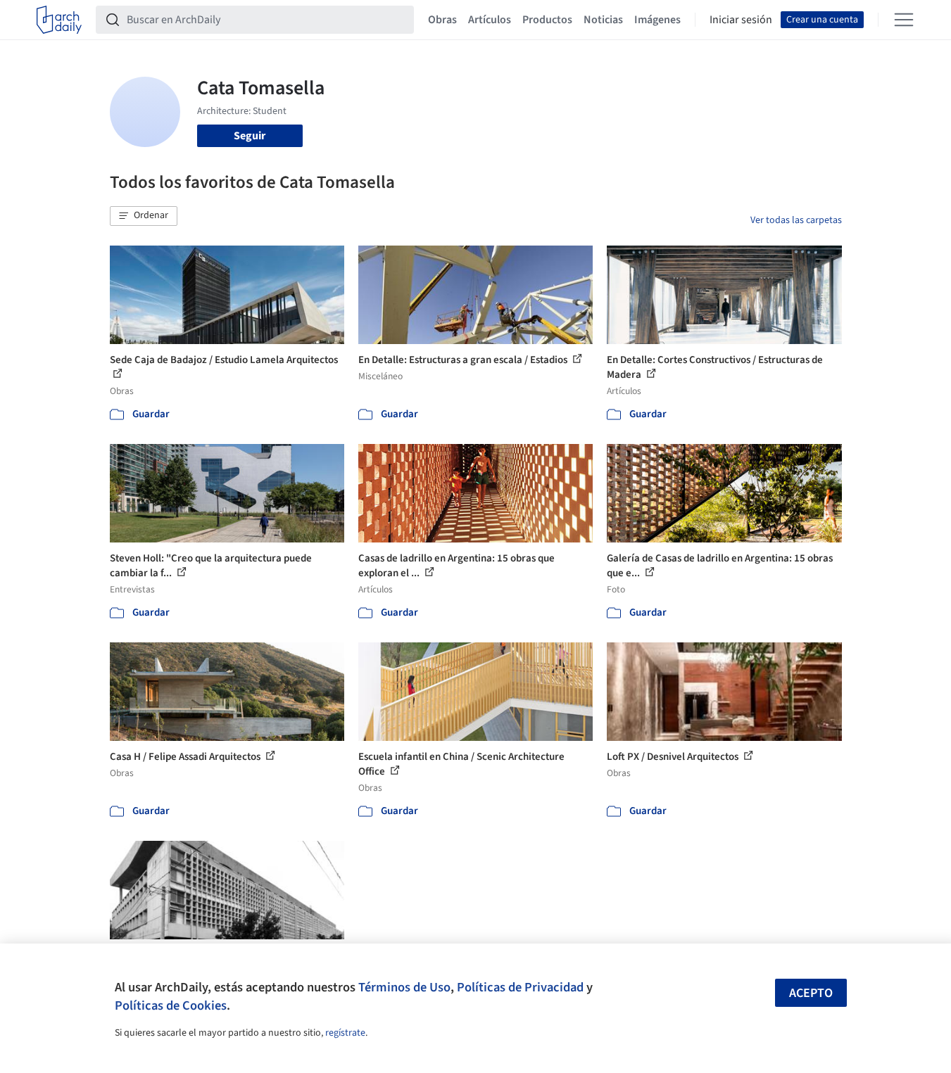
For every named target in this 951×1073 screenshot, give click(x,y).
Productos (547, 19)
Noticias (603, 19)
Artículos (489, 19)
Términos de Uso (404, 987)
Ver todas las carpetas (796, 220)
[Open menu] (904, 19)
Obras (442, 19)
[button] (143, 216)
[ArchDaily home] (59, 20)
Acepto (811, 993)
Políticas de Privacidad (520, 987)
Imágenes (657, 19)
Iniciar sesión (741, 19)
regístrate (345, 1033)
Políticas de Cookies (171, 1005)
